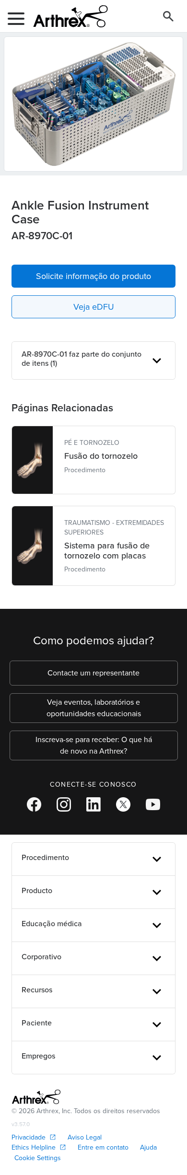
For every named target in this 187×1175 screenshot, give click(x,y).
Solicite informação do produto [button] (93, 276)
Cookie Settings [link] (37, 1158)
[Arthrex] (66, 16)
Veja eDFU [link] (93, 307)
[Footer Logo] (36, 1097)
